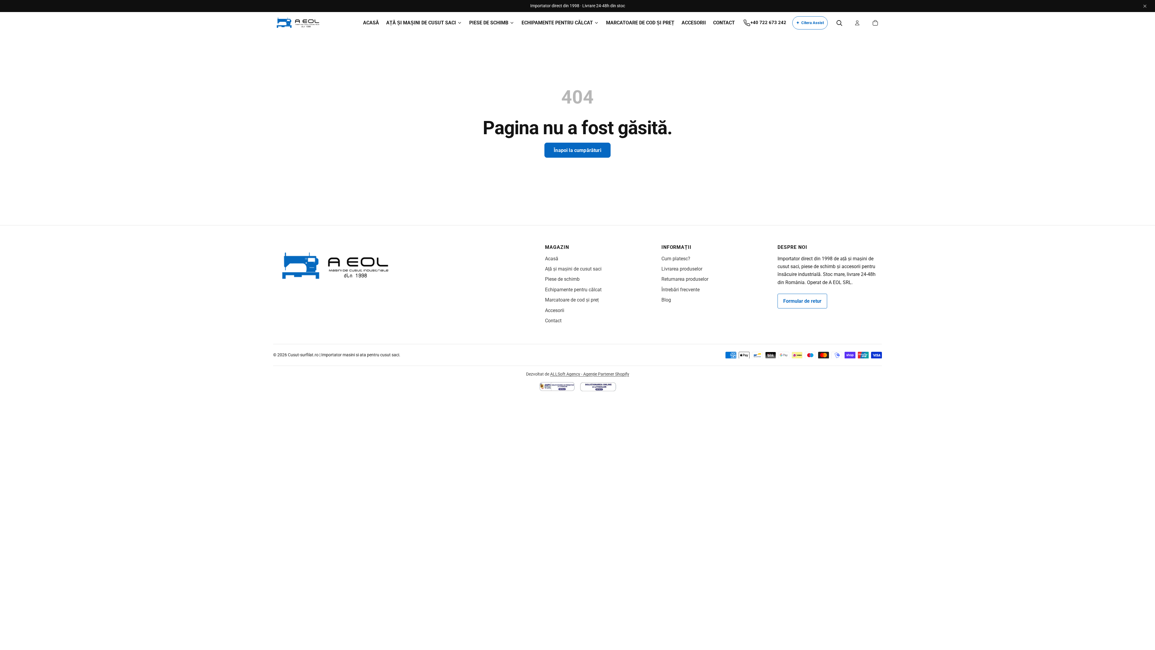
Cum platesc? (675, 259)
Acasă (551, 259)
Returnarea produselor (684, 279)
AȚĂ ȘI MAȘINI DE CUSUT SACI (421, 23)
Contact (553, 320)
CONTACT (724, 23)
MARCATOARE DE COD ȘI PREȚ (640, 23)
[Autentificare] (857, 22)
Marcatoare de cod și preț (572, 300)
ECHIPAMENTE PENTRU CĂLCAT (557, 23)
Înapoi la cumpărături (577, 150)
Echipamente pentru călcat (573, 289)
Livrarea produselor (681, 269)
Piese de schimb (562, 279)
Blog (666, 300)
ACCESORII (694, 23)
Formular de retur (802, 301)
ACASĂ (371, 23)
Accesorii (554, 310)
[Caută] (839, 22)
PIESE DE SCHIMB (488, 23)
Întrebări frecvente (680, 289)
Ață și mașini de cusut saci (573, 269)
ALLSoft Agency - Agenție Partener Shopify (589, 374)
